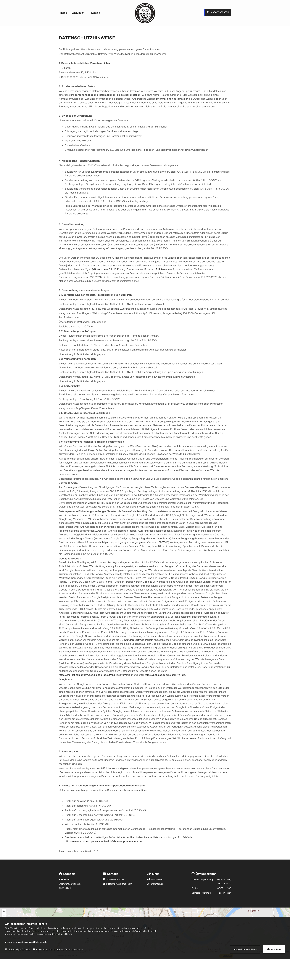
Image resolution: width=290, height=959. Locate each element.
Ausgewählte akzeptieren (245, 949)
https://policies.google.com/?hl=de (165, 674)
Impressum (157, 879)
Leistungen (78, 12)
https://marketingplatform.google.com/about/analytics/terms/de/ (96, 674)
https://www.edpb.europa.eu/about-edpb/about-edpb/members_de (103, 841)
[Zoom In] (4, 911)
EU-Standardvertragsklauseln (136, 639)
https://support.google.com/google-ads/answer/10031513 (135, 542)
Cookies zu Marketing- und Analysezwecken (59, 949)
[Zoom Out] (4, 916)
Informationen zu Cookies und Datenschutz (26, 942)
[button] (217, 12)
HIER (163, 666)
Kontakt (95, 12)
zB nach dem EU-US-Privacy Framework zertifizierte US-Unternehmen (133, 269)
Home (63, 12)
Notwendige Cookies (19, 949)
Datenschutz (157, 884)
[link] (80, 13)
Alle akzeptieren (274, 949)
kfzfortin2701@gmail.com (119, 884)
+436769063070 (115, 879)
